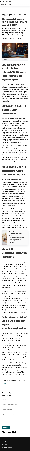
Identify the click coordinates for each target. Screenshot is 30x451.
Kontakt (4, 442)
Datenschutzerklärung (7, 447)
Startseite (4, 12)
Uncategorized (10, 12)
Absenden (5, 427)
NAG (4, 384)
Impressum (4, 444)
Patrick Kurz (5, 38)
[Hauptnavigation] (27, 4)
